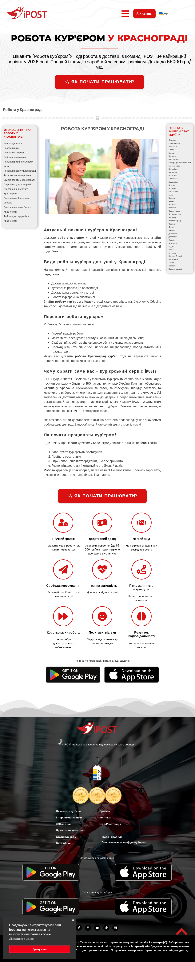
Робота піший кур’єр (15, 157)
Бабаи (171, 149)
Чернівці (172, 217)
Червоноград (175, 220)
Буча (171, 194)
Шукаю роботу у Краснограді (19, 179)
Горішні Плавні (175, 256)
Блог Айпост (64, 843)
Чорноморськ (175, 214)
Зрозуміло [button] (40, 949)
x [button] (73, 919)
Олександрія (174, 143)
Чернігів (172, 207)
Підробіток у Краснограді (17, 184)
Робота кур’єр (11, 148)
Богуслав (173, 175)
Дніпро (172, 230)
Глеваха (172, 252)
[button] (125, 13)
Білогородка (174, 165)
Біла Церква (174, 159)
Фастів (171, 240)
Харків (171, 262)
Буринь (172, 198)
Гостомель (173, 259)
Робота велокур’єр (14, 152)
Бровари (173, 188)
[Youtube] (97, 928)
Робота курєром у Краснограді (20, 170)
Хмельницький (175, 269)
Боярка (172, 185)
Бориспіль (173, 182)
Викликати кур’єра (68, 811)
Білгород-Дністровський (180, 162)
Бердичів (173, 172)
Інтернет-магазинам (69, 817)
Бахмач (172, 153)
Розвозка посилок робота (17, 175)
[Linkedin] (115, 928)
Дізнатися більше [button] (21, 938)
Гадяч (171, 246)
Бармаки (173, 156)
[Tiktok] (106, 928)
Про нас (104, 811)
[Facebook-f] (79, 928)
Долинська (173, 233)
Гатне (171, 249)
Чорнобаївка (174, 211)
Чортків (172, 223)
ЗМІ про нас (63, 824)
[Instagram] (88, 928)
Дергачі (172, 227)
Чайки (171, 201)
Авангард (173, 146)
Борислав (173, 178)
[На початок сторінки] (181, 931)
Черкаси (172, 204)
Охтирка (172, 140)
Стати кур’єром (66, 837)
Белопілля (173, 169)
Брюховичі (173, 191)
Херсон (172, 265)
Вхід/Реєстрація (110, 824)
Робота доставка (13, 143)
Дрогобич (173, 236)
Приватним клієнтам (69, 830)
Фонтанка (173, 243)
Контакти (105, 817)
